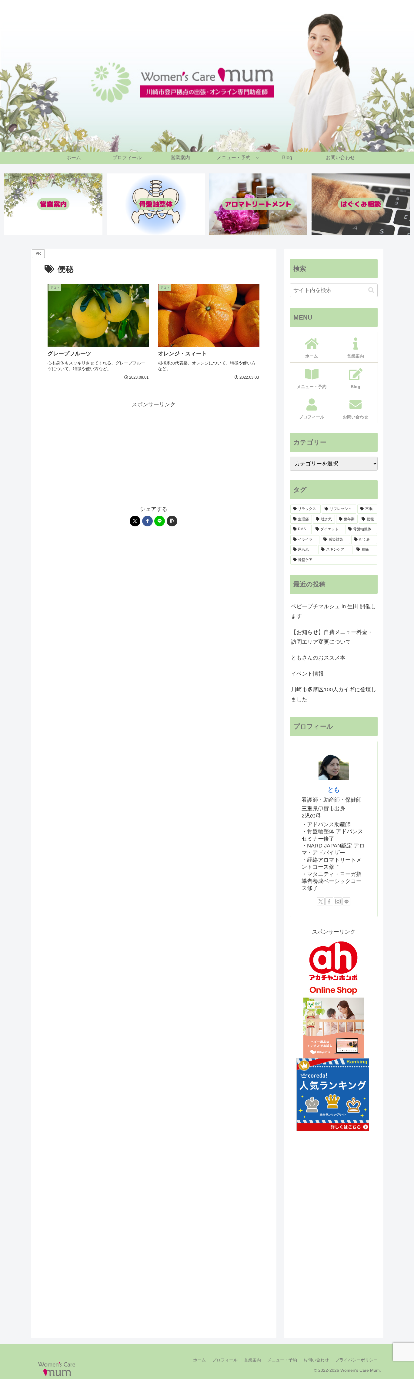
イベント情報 (307, 674)
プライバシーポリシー (356, 1359)
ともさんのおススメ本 (318, 658)
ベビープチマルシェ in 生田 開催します (333, 611)
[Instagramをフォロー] (338, 901)
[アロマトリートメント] (258, 204)
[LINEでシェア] (159, 521)
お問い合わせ (316, 1359)
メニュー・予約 (282, 1359)
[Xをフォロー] (321, 901)
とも (334, 789)
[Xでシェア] (135, 521)
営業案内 (252, 1359)
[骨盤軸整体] (156, 204)
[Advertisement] (154, 451)
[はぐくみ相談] (361, 204)
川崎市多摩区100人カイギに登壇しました (333, 694)
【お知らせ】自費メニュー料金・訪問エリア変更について (332, 637)
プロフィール (225, 1359)
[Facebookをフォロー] (329, 901)
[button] (172, 521)
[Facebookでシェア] (147, 521)
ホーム (199, 1359)
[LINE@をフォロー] (346, 901)
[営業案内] (53, 204)
